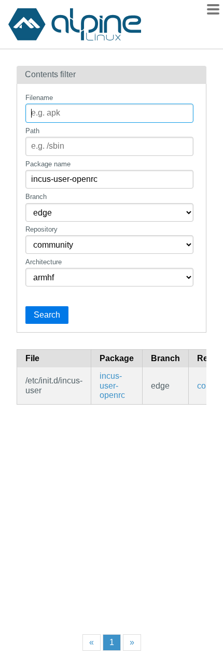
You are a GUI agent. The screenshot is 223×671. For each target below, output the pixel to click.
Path (32, 131)
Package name (48, 164)
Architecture (43, 262)
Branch (36, 197)
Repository (41, 229)
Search (47, 314)
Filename (39, 98)
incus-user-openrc (112, 385)
